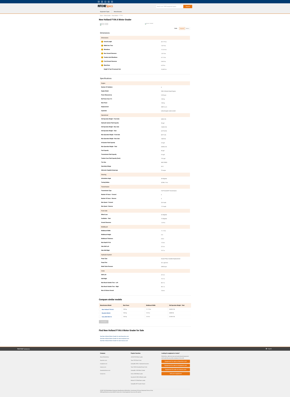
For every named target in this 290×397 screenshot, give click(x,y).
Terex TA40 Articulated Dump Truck (139, 367)
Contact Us (27, 349)
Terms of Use (150, 390)
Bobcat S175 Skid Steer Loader (138, 380)
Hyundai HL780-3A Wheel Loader (138, 377)
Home (101, 15)
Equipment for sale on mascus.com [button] (175, 369)
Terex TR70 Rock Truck (136, 360)
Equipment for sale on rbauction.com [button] (176, 361)
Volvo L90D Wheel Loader (137, 373)
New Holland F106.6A (108, 309)
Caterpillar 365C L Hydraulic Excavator (140, 363)
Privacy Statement (142, 390)
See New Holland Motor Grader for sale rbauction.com (114, 336)
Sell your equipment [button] (176, 373)
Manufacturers (118, 11)
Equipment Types (104, 11)
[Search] (187, 6)
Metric (187, 28)
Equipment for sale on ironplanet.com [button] (175, 365)
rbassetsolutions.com (105, 370)
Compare (103, 322)
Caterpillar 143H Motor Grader (138, 370)
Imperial (182, 28)
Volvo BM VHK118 (107, 317)
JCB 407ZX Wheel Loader (137, 357)
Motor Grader (107, 15)
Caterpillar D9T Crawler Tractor (138, 383)
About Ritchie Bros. (104, 357)
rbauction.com (103, 360)
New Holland (115, 15)
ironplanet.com (103, 363)
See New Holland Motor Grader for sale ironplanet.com (114, 338)
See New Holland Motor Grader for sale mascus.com (114, 340)
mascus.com (103, 367)
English (270, 348)
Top (287, 394)
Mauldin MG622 (106, 313)
